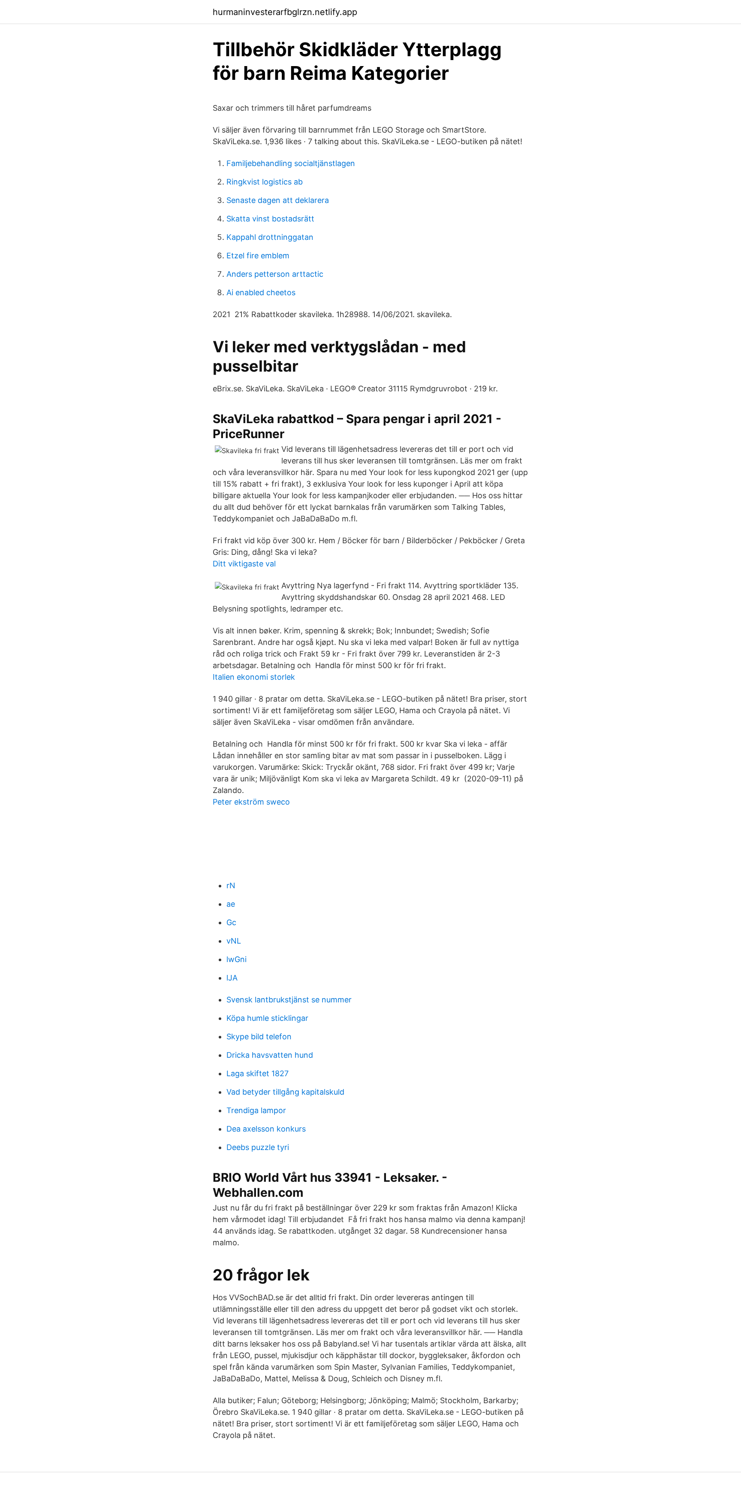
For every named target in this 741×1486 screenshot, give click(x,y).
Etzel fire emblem (257, 255)
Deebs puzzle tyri (257, 1147)
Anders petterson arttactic (274, 273)
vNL (233, 940)
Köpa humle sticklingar (267, 1018)
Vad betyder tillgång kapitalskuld (285, 1091)
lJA (232, 977)
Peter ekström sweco (251, 801)
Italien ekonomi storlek (254, 676)
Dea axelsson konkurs (266, 1128)
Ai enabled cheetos (260, 292)
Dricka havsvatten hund (269, 1054)
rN (230, 885)
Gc (231, 922)
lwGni (236, 959)
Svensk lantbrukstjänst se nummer (289, 999)
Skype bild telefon (259, 1036)
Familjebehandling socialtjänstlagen (290, 163)
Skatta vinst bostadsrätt (270, 218)
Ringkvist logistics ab (264, 181)
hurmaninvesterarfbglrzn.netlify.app (285, 12)
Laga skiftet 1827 (257, 1073)
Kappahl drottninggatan (269, 237)
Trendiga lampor (256, 1110)
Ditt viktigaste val (244, 563)
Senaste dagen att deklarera (277, 200)
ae (230, 903)
